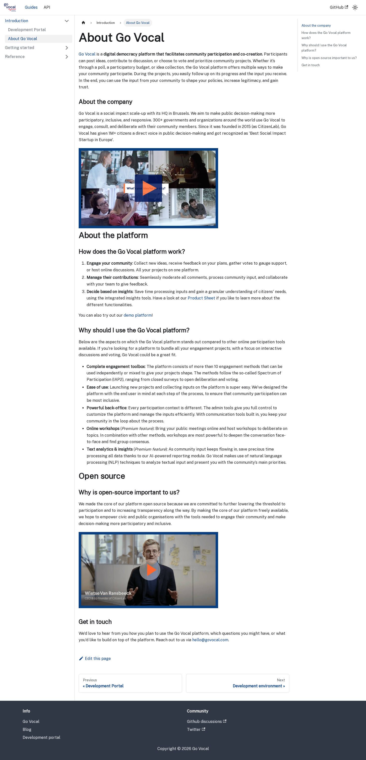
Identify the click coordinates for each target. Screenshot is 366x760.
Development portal (41, 737)
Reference (15, 56)
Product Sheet (201, 298)
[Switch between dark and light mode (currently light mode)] (355, 7)
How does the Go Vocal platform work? (326, 35)
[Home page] (83, 23)
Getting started (19, 47)
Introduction (16, 20)
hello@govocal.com (210, 640)
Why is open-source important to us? (329, 58)
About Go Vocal (22, 38)
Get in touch (311, 65)
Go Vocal (87, 54)
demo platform (138, 315)
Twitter (194, 729)
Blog (27, 729)
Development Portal (27, 29)
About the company (316, 25)
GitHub (337, 7)
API (47, 7)
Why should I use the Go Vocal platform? (324, 47)
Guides (31, 7)
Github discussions (204, 721)
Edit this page (98, 658)
